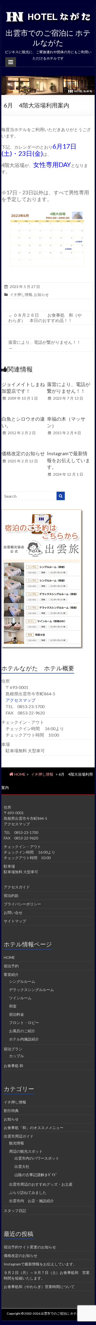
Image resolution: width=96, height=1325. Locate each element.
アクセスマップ (20, 700)
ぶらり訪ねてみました (27, 1192)
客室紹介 (11, 974)
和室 (13, 1006)
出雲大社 (21, 1166)
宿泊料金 (16, 1014)
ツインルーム (20, 998)
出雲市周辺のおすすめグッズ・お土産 (41, 1184)
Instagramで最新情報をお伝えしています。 (68, 460)
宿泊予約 (11, 966)
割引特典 (11, 1110)
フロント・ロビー (24, 1022)
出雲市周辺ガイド (19, 1136)
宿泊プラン (13, 1049)
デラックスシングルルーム (31, 989)
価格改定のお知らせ (23, 453)
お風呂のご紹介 (22, 1031)
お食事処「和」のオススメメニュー (33, 1127)
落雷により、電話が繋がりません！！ (44, 345)
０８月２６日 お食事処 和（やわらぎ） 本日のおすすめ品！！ (45, 317)
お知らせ (41, 294)
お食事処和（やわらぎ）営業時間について (39, 1286)
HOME (9, 957)
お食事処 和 (13, 1065)
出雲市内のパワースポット (36, 1158)
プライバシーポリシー (22, 904)
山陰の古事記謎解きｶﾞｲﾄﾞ (35, 1174)
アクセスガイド (17, 887)
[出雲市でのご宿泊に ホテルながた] (47, 78)
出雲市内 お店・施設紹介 (31, 1200)
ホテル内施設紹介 (24, 1039)
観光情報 (16, 1143)
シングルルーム (22, 981)
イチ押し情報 (21, 294)
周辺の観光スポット (26, 1151)
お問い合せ (13, 912)
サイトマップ (15, 921)
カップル (16, 1056)
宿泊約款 (11, 895)
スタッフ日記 (15, 1210)
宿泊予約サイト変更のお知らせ (30, 1247)
